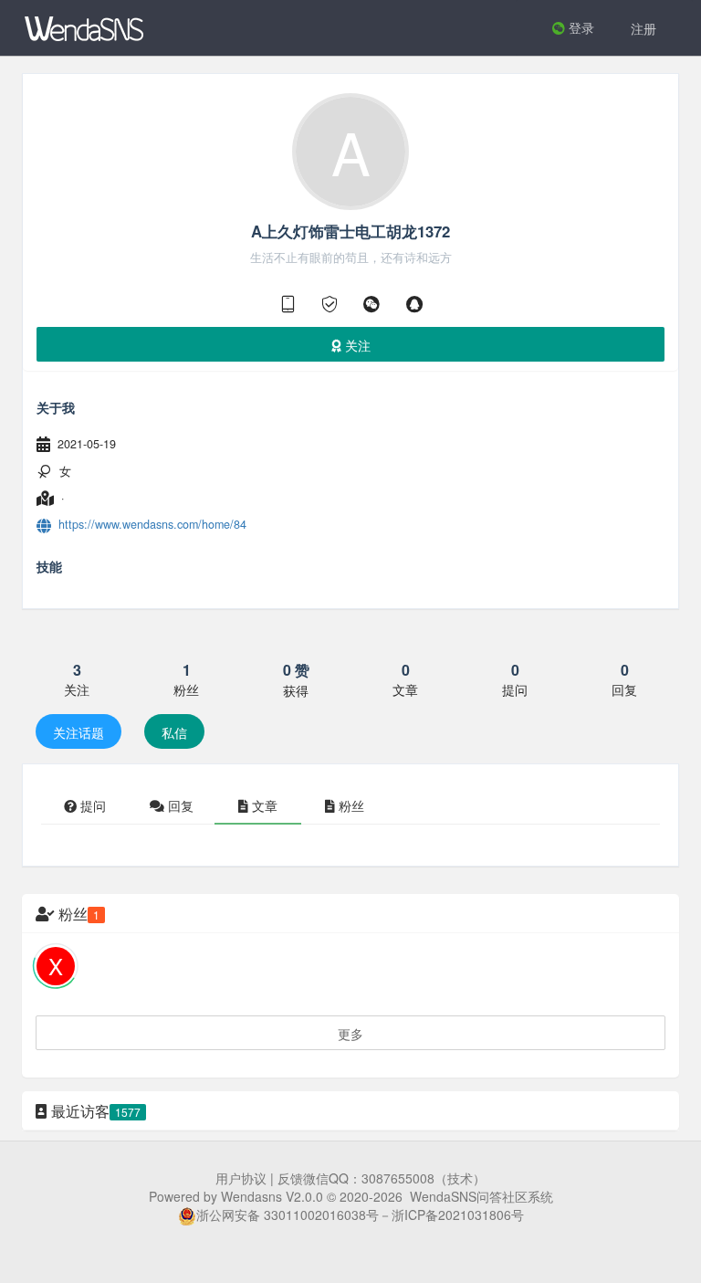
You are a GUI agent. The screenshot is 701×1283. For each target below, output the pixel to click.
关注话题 (78, 732)
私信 (174, 732)
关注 (356, 345)
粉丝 (349, 805)
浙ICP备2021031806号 (458, 1214)
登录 (579, 27)
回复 (179, 805)
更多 (350, 1034)
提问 (91, 805)
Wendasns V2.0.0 (272, 1196)
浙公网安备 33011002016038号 (287, 1214)
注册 (643, 28)
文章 (262, 805)
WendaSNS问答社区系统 (481, 1196)
